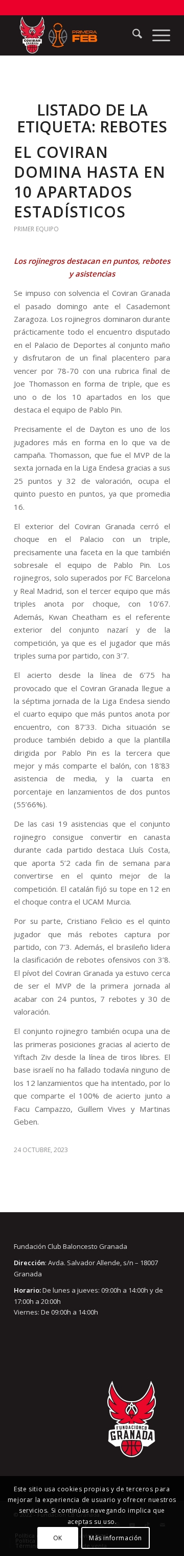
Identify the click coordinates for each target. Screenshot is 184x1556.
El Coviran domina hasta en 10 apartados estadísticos (90, 182)
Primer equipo (36, 229)
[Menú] (156, 35)
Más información (115, 1538)
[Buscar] (132, 35)
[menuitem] (132, 35)
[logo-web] (76, 35)
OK (57, 1538)
